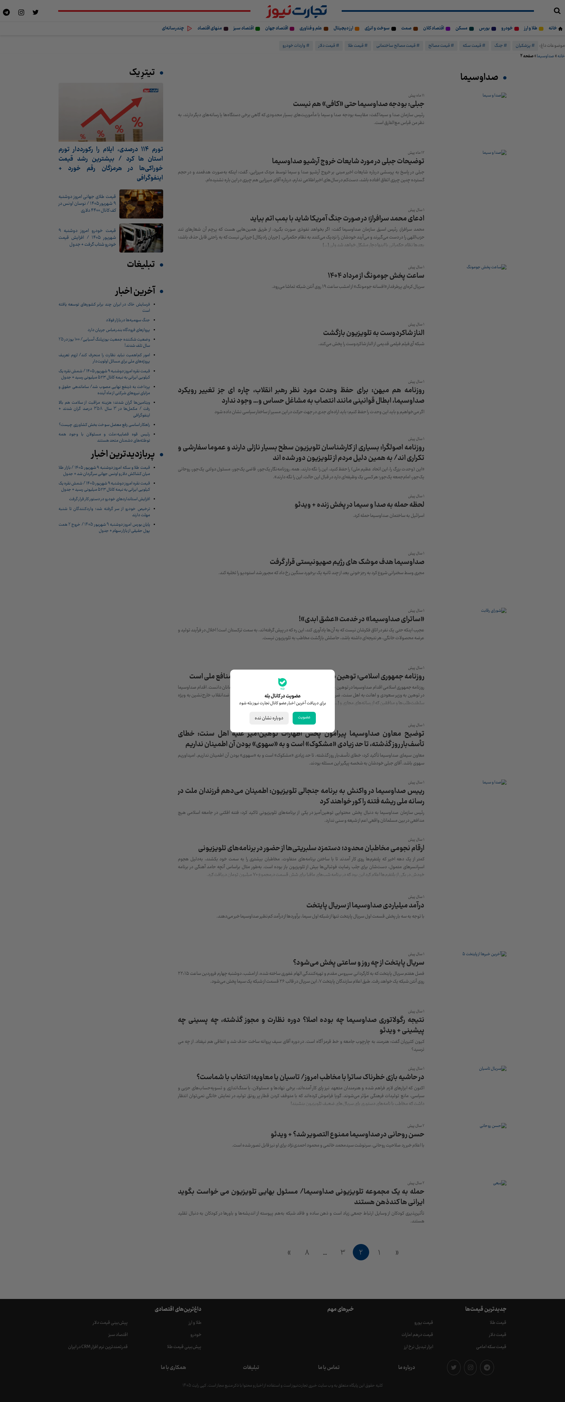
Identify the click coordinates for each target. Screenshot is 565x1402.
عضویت (304, 717)
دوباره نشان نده (269, 718)
